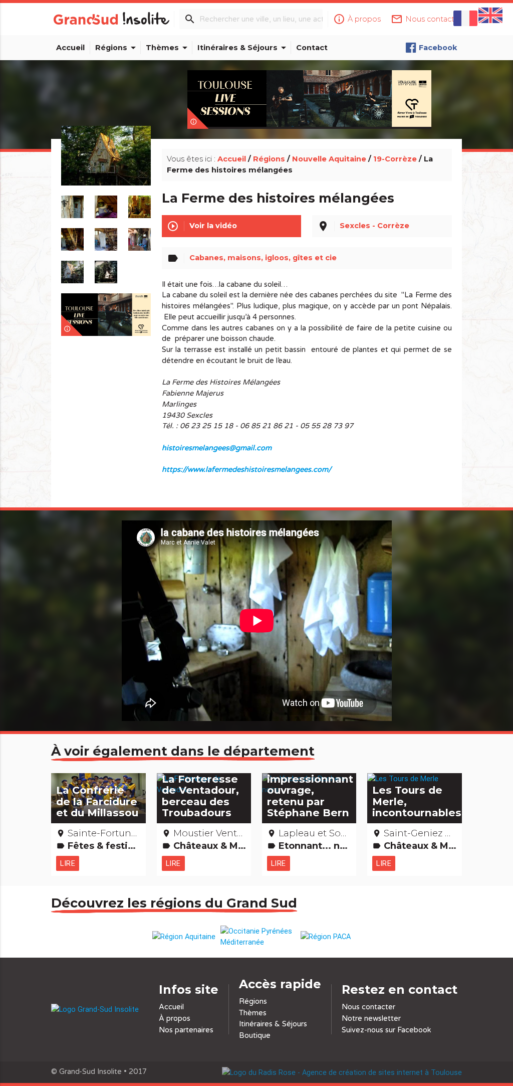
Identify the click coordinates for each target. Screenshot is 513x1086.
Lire (67, 863)
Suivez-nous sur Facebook (386, 1030)
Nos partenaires (186, 1030)
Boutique (255, 1035)
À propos (174, 1018)
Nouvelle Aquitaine (329, 158)
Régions (117, 48)
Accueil (70, 47)
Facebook (438, 47)
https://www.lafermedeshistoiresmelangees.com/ (246, 469)
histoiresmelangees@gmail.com (217, 448)
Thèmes (168, 48)
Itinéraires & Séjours (243, 48)
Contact (312, 47)
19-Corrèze (395, 158)
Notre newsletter (371, 1018)
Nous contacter (368, 1007)
